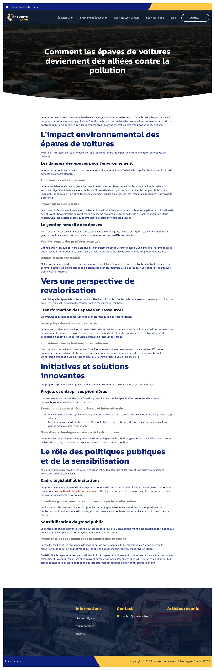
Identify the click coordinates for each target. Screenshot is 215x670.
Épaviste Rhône (155, 18)
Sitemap (80, 633)
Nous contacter (85, 626)
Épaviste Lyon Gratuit (126, 18)
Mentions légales (85, 618)
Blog (173, 18)
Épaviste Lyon (65, 18)
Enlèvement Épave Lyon (94, 18)
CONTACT (195, 18)
